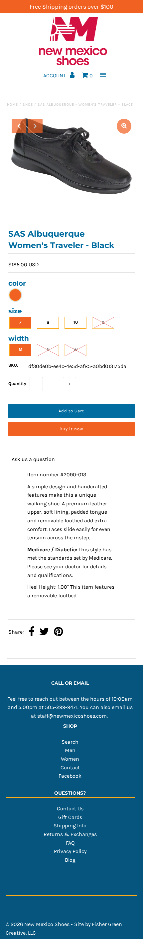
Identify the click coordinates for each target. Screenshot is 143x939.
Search (70, 742)
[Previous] (19, 126)
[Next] (35, 126)
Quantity (17, 383)
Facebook (70, 776)
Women (70, 759)
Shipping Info (70, 825)
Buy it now (71, 428)
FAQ (70, 843)
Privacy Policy (70, 851)
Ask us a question (33, 459)
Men (70, 750)
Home (12, 104)
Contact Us (70, 808)
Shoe (28, 104)
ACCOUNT (55, 75)
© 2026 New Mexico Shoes (38, 924)
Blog (70, 860)
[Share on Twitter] (44, 632)
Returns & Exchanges (70, 834)
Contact (70, 767)
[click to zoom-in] (124, 126)
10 (75, 322)
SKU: (13, 365)
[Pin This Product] (58, 632)
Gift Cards (70, 817)
